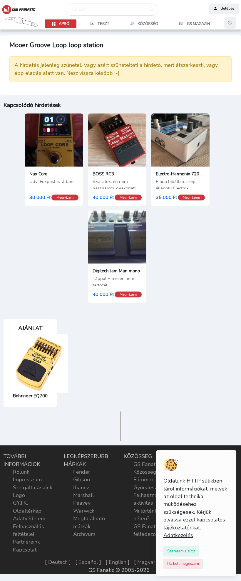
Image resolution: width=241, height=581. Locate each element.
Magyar (146, 562)
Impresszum (27, 479)
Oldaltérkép (27, 510)
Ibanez (81, 487)
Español (88, 562)
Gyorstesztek (148, 487)
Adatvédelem (29, 518)
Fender (81, 471)
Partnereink (26, 541)
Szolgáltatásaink (32, 487)
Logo (19, 495)
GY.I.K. (20, 502)
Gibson (81, 479)
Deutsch (58, 562)
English (117, 562)
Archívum (84, 534)
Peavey (82, 502)
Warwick (83, 510)
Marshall (83, 495)
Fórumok (143, 479)
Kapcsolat (24, 549)
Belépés (227, 8)
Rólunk (21, 471)
